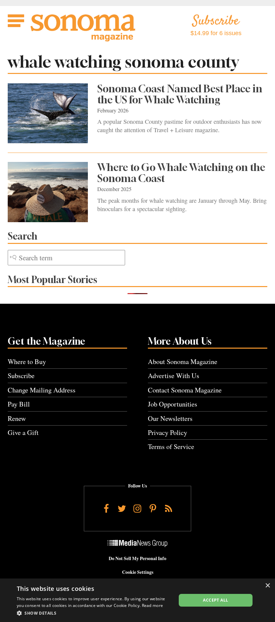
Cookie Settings (137, 572)
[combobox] (66, 258)
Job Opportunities (172, 404)
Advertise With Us (173, 375)
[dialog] (137, 600)
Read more (152, 605)
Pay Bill (19, 404)
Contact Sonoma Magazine (185, 389)
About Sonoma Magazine (182, 361)
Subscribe (21, 375)
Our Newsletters (170, 418)
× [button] (267, 585)
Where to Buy (27, 361)
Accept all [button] (215, 600)
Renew (17, 418)
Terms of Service (171, 446)
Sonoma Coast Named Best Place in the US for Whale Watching (179, 94)
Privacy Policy (167, 432)
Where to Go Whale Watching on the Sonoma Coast (181, 172)
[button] (94, 613)
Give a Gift (23, 432)
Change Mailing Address (41, 389)
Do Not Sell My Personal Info (137, 558)
